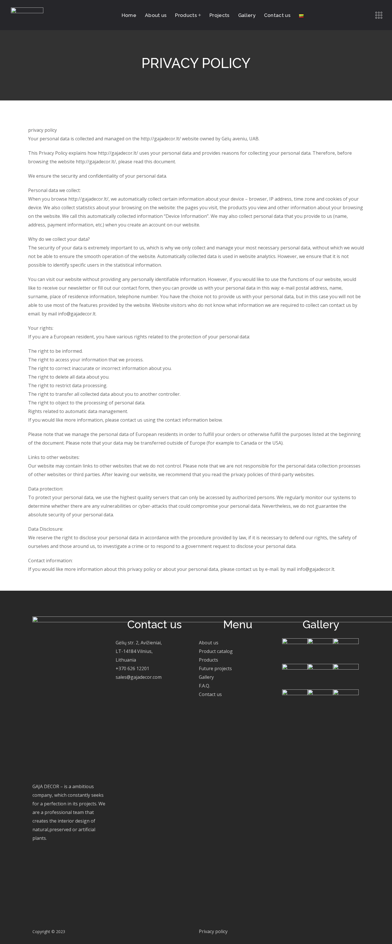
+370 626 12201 (132, 668)
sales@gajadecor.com (139, 677)
